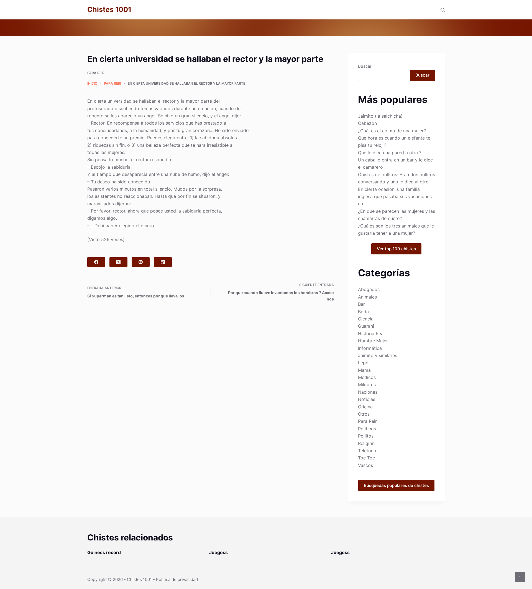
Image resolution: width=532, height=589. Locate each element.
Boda (363, 311)
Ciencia (366, 319)
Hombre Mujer (373, 340)
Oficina (365, 406)
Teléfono (367, 450)
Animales (367, 297)
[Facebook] (96, 262)
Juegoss (218, 552)
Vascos (365, 465)
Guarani (366, 326)
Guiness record (104, 552)
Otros (364, 414)
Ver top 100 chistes (396, 248)
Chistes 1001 (109, 9)
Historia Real (371, 333)
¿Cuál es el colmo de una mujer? (392, 130)
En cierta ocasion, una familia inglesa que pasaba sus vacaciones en (395, 196)
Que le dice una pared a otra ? (389, 152)
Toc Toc (366, 458)
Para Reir (95, 73)
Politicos (367, 428)
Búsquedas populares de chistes (396, 485)
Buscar (365, 66)
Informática (370, 348)
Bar (361, 304)
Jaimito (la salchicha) (380, 116)
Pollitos (366, 436)
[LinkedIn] (163, 262)
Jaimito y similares (377, 355)
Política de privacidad (177, 579)
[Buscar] (443, 10)
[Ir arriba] (520, 577)
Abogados (369, 289)
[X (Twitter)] (118, 262)
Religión (366, 443)
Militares (367, 384)
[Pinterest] (141, 262)
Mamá (364, 370)
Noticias (366, 399)
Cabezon (367, 123)
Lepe (363, 362)
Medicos (367, 377)
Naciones (367, 392)
